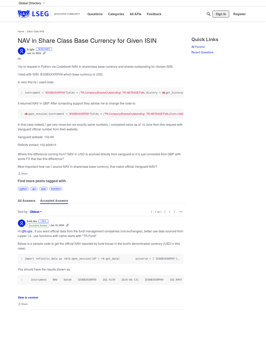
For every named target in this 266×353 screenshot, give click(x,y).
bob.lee (32, 221)
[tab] (26, 200)
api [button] (34, 188)
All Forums (198, 47)
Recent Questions (202, 52)
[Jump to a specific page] (180, 212)
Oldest (35, 211)
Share (23, 174)
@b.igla (27, 231)
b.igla (30, 49)
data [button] (43, 188)
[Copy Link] (44, 53)
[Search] (208, 14)
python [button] (23, 188)
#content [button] (55, 188)
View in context (28, 297)
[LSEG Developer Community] (49, 14)
